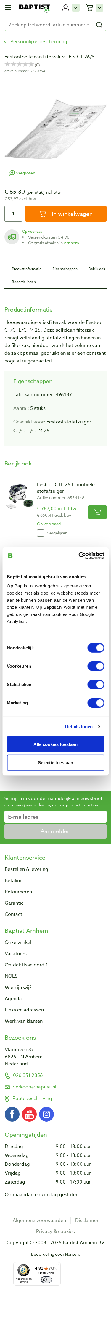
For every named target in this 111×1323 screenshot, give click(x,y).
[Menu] (57, 1265)
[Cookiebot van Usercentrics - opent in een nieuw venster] (79, 556)
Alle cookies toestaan (55, 743)
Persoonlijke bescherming (38, 41)
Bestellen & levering (26, 869)
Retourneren (18, 891)
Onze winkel (18, 942)
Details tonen (79, 726)
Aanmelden (55, 831)
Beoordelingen (24, 281)
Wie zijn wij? (18, 987)
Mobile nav (8, 7)
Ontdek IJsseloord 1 (26, 965)
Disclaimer (87, 1220)
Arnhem (71, 242)
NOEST (12, 976)
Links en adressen (24, 1010)
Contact (13, 914)
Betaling (14, 880)
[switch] (95, 666)
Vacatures (16, 953)
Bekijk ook (97, 268)
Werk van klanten (24, 1021)
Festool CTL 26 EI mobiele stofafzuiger (66, 487)
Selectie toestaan (55, 762)
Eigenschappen (65, 268)
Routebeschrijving (32, 1098)
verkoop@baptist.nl (34, 1087)
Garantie (14, 903)
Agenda (13, 998)
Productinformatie (26, 268)
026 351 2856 (28, 1075)
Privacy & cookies (55, 1231)
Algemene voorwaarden (39, 1220)
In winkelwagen (71, 214)
